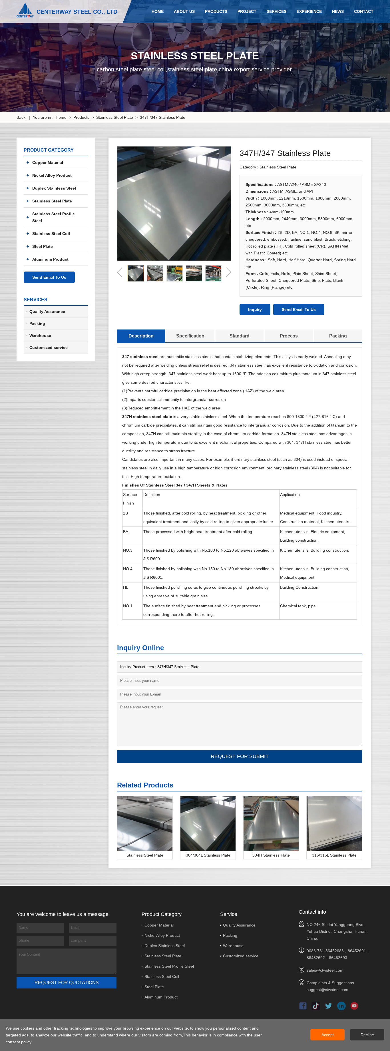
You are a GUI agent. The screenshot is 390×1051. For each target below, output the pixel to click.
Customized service (240, 956)
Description (141, 335)
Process (289, 335)
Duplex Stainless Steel (54, 188)
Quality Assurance (239, 925)
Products (216, 11)
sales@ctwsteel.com (325, 970)
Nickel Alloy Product (52, 175)
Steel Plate (42, 246)
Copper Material (47, 162)
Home (158, 11)
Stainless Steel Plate (114, 117)
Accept (327, 1034)
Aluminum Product (50, 259)
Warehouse (233, 945)
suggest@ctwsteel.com (327, 989)
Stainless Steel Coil (51, 233)
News (338, 11)
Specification (190, 335)
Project (247, 11)
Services (276, 11)
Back (21, 117)
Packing (338, 335)
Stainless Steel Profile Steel (53, 217)
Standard (240, 335)
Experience (309, 11)
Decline (367, 1034)
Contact (363, 11)
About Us (184, 11)
